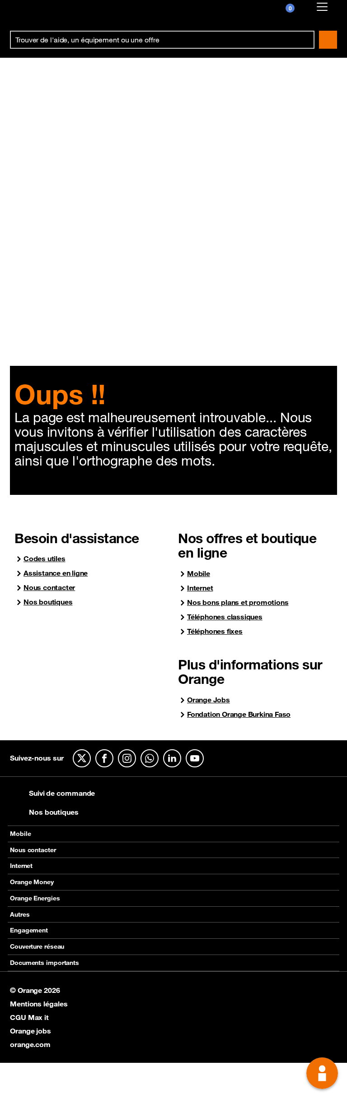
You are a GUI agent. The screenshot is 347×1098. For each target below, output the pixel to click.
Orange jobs (30, 1031)
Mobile (198, 573)
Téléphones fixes (215, 631)
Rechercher (328, 40)
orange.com (30, 1044)
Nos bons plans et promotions (237, 602)
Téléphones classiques (225, 617)
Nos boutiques (47, 602)
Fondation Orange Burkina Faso (239, 714)
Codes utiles (44, 558)
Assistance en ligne (55, 573)
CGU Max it (29, 1017)
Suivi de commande (62, 793)
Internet (200, 588)
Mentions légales (38, 1004)
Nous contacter (49, 587)
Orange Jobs (208, 700)
